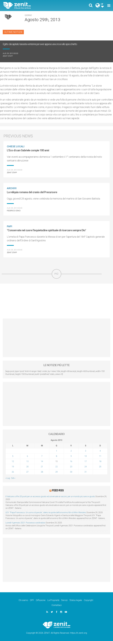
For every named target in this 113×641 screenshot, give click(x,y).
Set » (13, 478)
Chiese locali (15, 146)
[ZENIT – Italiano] (31, 5)
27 (27, 472)
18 (100, 461)
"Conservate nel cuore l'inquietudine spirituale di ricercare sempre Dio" (46, 230)
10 (85, 456)
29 (56, 472)
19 (13, 467)
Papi (9, 226)
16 (71, 461)
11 (100, 456)
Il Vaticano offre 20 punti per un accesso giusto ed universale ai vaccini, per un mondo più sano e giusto (50, 496)
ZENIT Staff (8, 56)
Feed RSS (58, 490)
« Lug (8, 478)
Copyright (88, 600)
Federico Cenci (14, 211)
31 (85, 472)
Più (56, 274)
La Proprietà (53, 600)
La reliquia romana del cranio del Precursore (32, 192)
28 (42, 472)
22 (56, 467)
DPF (32, 600)
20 (27, 467)
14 (42, 461)
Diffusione (40, 600)
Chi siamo (23, 600)
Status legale (75, 600)
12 (13, 461)
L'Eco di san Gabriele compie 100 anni (28, 150)
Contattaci (57, 605)
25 (100, 467)
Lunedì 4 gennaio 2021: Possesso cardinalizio (25, 523)
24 (85, 467)
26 (13, 472)
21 (42, 467)
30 (71, 472)
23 (71, 467)
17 (85, 461)
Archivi (12, 188)
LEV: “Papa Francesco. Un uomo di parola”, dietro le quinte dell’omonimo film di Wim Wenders (46, 512)
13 (27, 461)
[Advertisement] (56, 301)
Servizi (64, 600)
